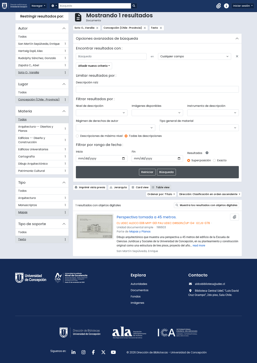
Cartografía (42, 157)
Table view (162, 187)
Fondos (136, 296)
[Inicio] (16, 5)
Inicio (79, 152)
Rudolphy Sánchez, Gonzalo (42, 59)
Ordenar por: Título (160, 194)
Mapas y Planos (140, 231)
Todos (22, 37)
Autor (23, 28)
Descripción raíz (87, 82)
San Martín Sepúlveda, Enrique (42, 45)
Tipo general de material (176, 121)
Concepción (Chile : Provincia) (42, 100)
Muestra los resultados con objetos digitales (208, 205)
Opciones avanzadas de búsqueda (107, 38)
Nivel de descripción (89, 106)
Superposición (201, 160)
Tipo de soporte (32, 223)
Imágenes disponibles (146, 106)
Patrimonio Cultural (42, 171)
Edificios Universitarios (42, 150)
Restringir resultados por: (42, 16)
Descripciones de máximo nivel (101, 136)
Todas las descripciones (145, 136)
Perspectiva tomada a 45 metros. (146, 217)
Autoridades (139, 284)
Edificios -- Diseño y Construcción (42, 140)
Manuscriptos (42, 206)
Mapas (42, 213)
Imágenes (137, 303)
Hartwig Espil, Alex (42, 52)
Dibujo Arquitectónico (42, 164)
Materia (25, 111)
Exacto (222, 160)
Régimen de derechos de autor (97, 121)
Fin (133, 152)
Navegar (37, 6)
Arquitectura (42, 199)
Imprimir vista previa (91, 187)
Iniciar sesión (242, 6)
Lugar (23, 84)
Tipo (22, 182)
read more (199, 245)
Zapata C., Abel (42, 66)
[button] (219, 6)
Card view (142, 187)
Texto (42, 240)
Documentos (139, 290)
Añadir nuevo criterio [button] (93, 66)
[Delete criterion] (237, 56)
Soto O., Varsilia (42, 73)
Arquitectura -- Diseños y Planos (42, 129)
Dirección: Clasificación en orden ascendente (208, 194)
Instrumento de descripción (206, 106)
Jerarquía (120, 187)
